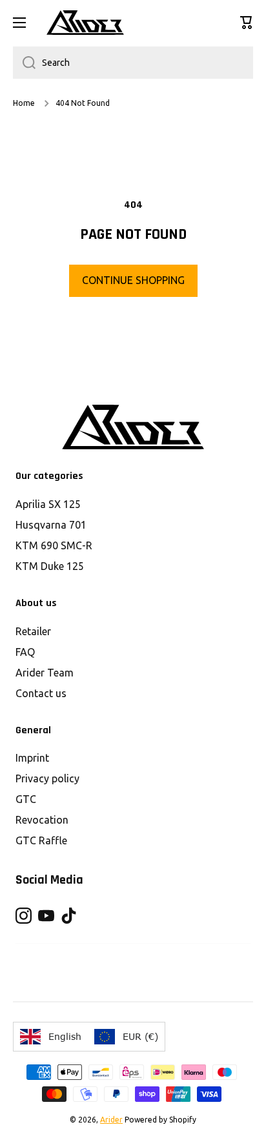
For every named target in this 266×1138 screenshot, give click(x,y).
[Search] (24, 62)
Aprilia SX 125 (48, 504)
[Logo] (85, 22)
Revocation (41, 820)
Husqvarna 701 (51, 525)
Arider (111, 1119)
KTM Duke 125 (49, 566)
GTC (25, 799)
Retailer (33, 631)
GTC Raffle (41, 840)
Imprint (32, 758)
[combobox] (133, 62)
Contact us (40, 693)
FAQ (25, 652)
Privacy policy (47, 778)
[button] (246, 22)
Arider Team (44, 672)
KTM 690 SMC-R (53, 545)
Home (24, 103)
